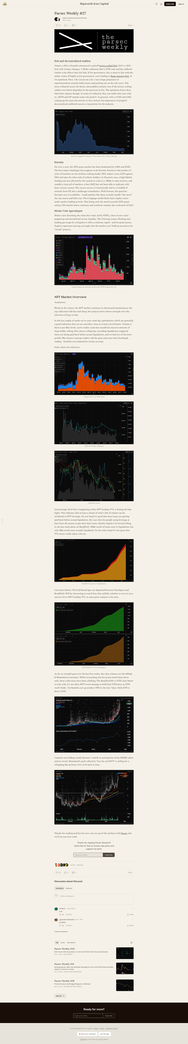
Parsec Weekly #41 (64, 964)
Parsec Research (68, 18)
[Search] (156, 4)
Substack (83, 1039)
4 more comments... (61, 932)
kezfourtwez (82, 18)
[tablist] (63, 888)
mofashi (62, 908)
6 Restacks (79, 865)
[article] (94, 953)
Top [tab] (57, 943)
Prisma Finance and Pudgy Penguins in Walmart (72, 984)
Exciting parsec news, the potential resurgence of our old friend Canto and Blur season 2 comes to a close (83, 968)
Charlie (66, 972)
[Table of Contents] (2, 521)
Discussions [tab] (71, 943)
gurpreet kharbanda (66, 919)
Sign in (181, 4)
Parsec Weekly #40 (64, 948)
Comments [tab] (59, 888)
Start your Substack (88, 1034)
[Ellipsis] (132, 908)
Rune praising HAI (120, 76)
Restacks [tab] (69, 888)
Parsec (124, 833)
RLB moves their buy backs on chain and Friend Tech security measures (81, 952)
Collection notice (112, 1028)
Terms (102, 1028)
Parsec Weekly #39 (64, 981)
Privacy (96, 1028)
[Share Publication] (161, 4)
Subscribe (170, 4)
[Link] (51, 61)
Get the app (104, 1034)
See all (58, 996)
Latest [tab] (62, 943)
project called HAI (108, 65)
